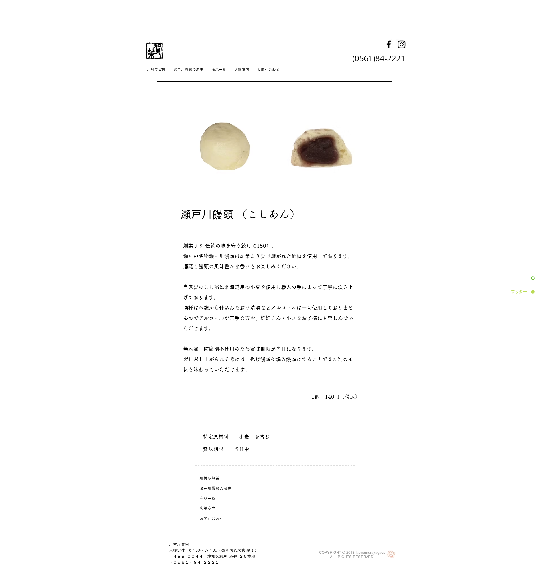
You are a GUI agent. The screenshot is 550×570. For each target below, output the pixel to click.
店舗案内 (207, 508)
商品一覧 (207, 498)
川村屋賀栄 (209, 478)
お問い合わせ (211, 518)
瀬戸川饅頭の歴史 (215, 488)
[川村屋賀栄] (389, 44)
